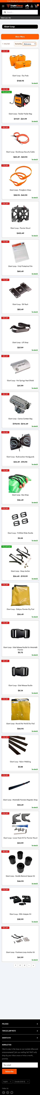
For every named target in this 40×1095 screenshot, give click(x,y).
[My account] (32, 6)
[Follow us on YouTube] (11, 1092)
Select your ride (6, 18)
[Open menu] (3, 6)
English (5, 1081)
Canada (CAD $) (20, 1081)
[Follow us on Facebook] (3, 1092)
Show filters (20, 36)
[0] (36, 6)
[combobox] (20, 12)
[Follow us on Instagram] (7, 1092)
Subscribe (9, 1071)
